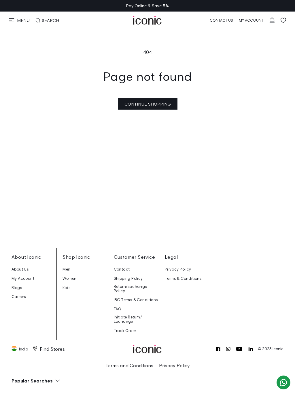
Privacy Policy (178, 269)
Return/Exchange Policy (130, 288)
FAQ (118, 309)
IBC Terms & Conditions (136, 300)
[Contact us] (283, 382)
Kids (67, 288)
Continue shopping (147, 104)
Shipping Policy (128, 278)
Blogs (17, 288)
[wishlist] (283, 20)
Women (69, 278)
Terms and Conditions (129, 365)
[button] (19, 20)
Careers (19, 296)
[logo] (147, 20)
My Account (23, 278)
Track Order (125, 331)
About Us (20, 269)
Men (66, 269)
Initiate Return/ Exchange (128, 319)
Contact (122, 269)
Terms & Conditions (183, 278)
